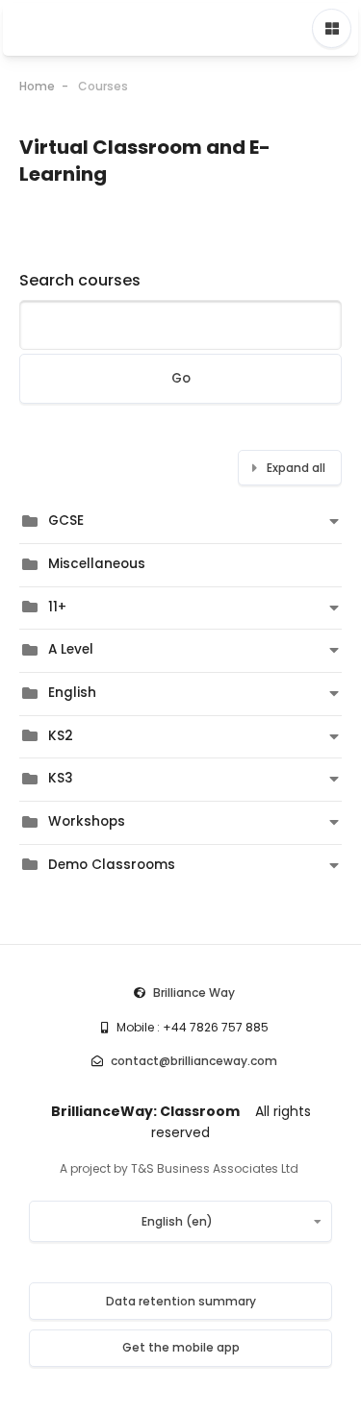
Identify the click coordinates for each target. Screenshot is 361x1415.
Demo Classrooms (111, 865)
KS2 (60, 736)
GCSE (66, 520)
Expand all (296, 467)
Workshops (86, 821)
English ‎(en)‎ (177, 1221)
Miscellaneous (96, 564)
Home (37, 86)
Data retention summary (181, 1301)
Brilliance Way (194, 992)
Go (181, 378)
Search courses (80, 280)
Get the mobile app (181, 1347)
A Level (70, 649)
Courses (103, 86)
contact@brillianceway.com (194, 1061)
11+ (57, 607)
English (72, 692)
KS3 (60, 778)
